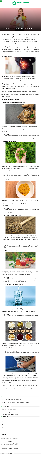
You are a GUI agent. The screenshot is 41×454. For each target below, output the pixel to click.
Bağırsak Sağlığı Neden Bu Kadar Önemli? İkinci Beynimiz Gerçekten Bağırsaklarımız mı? (15, 402)
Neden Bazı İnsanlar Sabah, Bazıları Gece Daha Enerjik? (10, 400)
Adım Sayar (10, 438)
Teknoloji (3, 427)
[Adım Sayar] (20, 1)
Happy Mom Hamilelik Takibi (5, 448)
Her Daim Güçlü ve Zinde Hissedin (7, 409)
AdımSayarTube (4, 418)
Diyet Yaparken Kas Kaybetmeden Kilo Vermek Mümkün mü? (11, 404)
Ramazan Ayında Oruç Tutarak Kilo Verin (8, 414)
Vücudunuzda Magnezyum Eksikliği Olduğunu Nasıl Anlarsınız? (11, 399)
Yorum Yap (20, 392)
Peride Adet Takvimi (11, 448)
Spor (2, 425)
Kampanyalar (4, 422)
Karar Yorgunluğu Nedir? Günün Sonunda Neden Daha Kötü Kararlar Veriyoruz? (14, 397)
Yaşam (3, 428)
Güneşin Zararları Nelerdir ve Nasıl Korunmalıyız (9, 411)
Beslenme (3, 419)
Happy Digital (12, 453)
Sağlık (2, 424)
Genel (2, 421)
